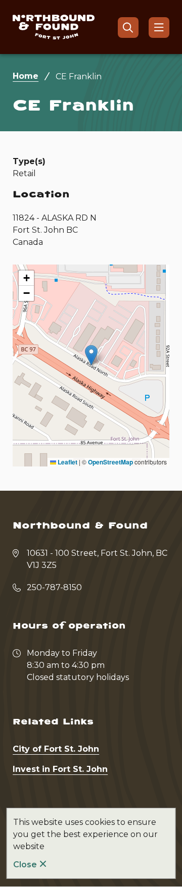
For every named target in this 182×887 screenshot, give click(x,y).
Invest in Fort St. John (60, 769)
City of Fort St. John (56, 749)
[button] (91, 355)
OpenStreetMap (110, 461)
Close (25, 864)
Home (25, 76)
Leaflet (66, 461)
